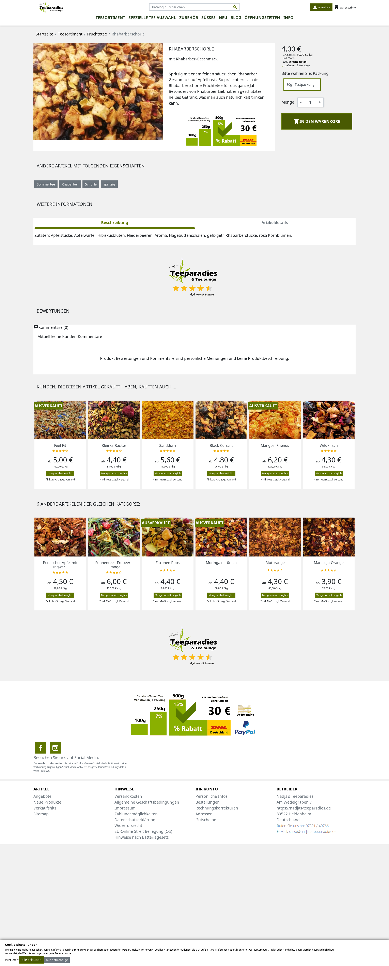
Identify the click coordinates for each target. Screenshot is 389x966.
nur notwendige (57, 960)
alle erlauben (32, 959)
